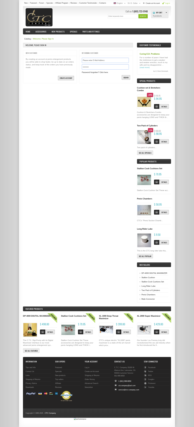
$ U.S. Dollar (133, 3)
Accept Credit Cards (66, 400)
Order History (90, 379)
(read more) (145, 67)
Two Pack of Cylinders (147, 126)
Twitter (150, 371)
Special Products (147, 80)
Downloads (30, 387)
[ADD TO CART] (156, 182)
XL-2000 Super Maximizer (148, 316)
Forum (41, 3)
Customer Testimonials (88, 3)
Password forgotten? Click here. (95, 72)
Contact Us (30, 371)
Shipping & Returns (33, 379)
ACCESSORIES (41, 31)
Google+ (151, 379)
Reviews (73, 3)
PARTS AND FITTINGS (91, 31)
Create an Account (92, 371)
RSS (150, 375)
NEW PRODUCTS (58, 31)
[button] (143, 16)
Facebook (152, 367)
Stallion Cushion (148, 277)
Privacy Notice (31, 383)
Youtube (151, 387)
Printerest (151, 383)
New (26, 3)
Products (34, 308)
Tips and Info (31, 367)
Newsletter (89, 387)
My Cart (159, 12)
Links (28, 375)
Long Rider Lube (144, 229)
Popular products (147, 161)
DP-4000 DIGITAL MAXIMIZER (154, 273)
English (120, 3)
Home (28, 31)
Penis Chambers (144, 199)
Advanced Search (91, 383)
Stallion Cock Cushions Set (149, 168)
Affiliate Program (61, 3)
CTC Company (50, 413)
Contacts (102, 3)
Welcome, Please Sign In (43, 39)
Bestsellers (144, 264)
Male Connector (148, 299)
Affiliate (58, 383)
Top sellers (59, 379)
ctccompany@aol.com (127, 386)
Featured (33, 3)
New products (60, 375)
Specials (49, 3)
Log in (87, 367)
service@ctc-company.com (128, 390)
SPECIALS (73, 31)
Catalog (27, 39)
